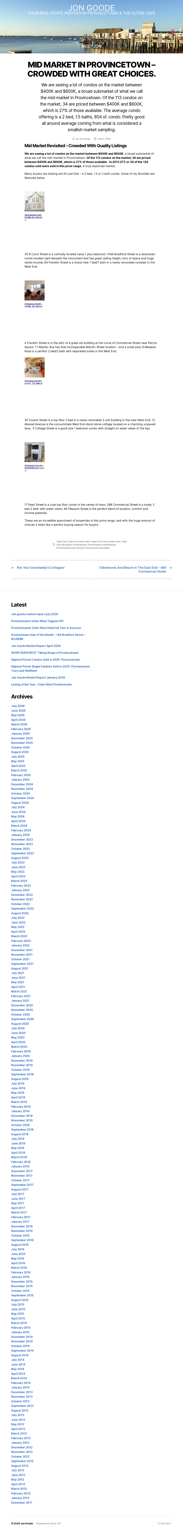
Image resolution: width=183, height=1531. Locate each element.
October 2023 (20, 848)
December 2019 (22, 1060)
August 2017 (19, 1189)
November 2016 (22, 1231)
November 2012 (22, 1452)
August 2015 (19, 1300)
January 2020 (20, 1056)
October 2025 (20, 747)
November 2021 (22, 954)
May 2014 (17, 1369)
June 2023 (18, 867)
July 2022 (18, 917)
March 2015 (19, 1323)
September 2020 (22, 1019)
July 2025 (18, 756)
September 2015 (22, 1295)
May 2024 (18, 816)
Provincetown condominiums (102, 544)
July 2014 (17, 1359)
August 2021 (19, 968)
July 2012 (17, 1470)
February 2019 (21, 1106)
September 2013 (22, 1406)
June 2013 (18, 1419)
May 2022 (17, 927)
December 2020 (22, 1005)
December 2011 (21, 1502)
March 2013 (19, 1433)
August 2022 (20, 913)
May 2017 (17, 1203)
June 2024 (18, 812)
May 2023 (17, 871)
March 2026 (19, 724)
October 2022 (20, 904)
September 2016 (22, 1240)
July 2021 (17, 973)
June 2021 (18, 977)
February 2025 (21, 775)
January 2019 (20, 1111)
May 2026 (18, 715)
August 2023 (20, 858)
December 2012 (22, 1447)
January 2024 (20, 835)
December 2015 (22, 1281)
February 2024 (21, 830)
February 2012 (21, 1493)
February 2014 (21, 1383)
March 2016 (19, 1267)
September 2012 (22, 1461)
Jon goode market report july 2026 (34, 614)
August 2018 (20, 1134)
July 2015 (17, 1304)
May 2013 (17, 1424)
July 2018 (17, 1138)
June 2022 (18, 922)
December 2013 (22, 1392)
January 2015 (20, 1332)
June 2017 (18, 1198)
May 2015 (17, 1313)
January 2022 (20, 945)
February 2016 (21, 1272)
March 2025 (19, 770)
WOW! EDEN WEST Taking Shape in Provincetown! (45, 652)
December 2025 (22, 738)
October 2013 (20, 1401)
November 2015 (22, 1286)
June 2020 (18, 1033)
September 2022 (22, 908)
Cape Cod (61, 541)
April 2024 (18, 821)
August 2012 (19, 1465)
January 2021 (20, 1000)
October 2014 (20, 1346)
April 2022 (18, 931)
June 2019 (18, 1088)
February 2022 (21, 941)
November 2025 (22, 742)
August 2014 (20, 1355)
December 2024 (22, 784)
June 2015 (18, 1309)
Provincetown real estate (97, 548)
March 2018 (19, 1157)
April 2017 (18, 1208)
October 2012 (20, 1456)
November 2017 (22, 1175)
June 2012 (18, 1475)
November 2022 (22, 899)
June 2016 (18, 1254)
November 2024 (22, 789)
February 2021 (21, 996)
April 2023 (18, 876)
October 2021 (20, 959)
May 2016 (17, 1258)
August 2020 (20, 1023)
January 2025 (20, 779)
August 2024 (20, 802)
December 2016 (22, 1226)
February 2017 (21, 1217)
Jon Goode (91, 8)
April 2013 (18, 1429)
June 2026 (18, 710)
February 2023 (21, 885)
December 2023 (22, 839)
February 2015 (21, 1327)
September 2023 (22, 853)
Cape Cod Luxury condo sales (105, 541)
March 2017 (19, 1212)
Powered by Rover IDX (48, 1523)
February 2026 (21, 729)
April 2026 (18, 720)
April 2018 (18, 1152)
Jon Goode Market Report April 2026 (36, 646)
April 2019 (18, 1097)
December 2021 (22, 950)
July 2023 (18, 862)
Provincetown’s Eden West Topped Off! (37, 621)
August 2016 (20, 1244)
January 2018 (20, 1166)
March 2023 (19, 881)
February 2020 (21, 1051)
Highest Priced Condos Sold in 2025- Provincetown (45, 659)
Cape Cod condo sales (79, 541)
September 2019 (22, 1074)
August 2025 (20, 752)
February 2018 (21, 1162)
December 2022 (22, 894)
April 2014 (18, 1373)
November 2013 (22, 1396)
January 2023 (20, 890)
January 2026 (20, 733)
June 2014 (18, 1364)
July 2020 (18, 1028)
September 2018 (22, 1129)
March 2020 (19, 1046)
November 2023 (22, 844)
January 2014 (20, 1387)
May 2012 (17, 1479)
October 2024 (20, 793)
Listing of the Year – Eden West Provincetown (41, 684)
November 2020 (22, 1010)
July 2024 (18, 807)
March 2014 (19, 1378)
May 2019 (17, 1092)
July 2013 (17, 1415)
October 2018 (20, 1125)
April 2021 (18, 987)
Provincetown (79, 544)
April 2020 (18, 1042)
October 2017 (20, 1180)
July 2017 (17, 1194)
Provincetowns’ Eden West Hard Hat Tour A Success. (46, 628)
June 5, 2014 (104, 138)
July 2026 (18, 706)
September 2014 (22, 1350)
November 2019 (22, 1065)
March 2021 (19, 991)
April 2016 (18, 1263)
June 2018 (18, 1143)
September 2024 (22, 798)
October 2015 (20, 1290)
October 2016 (20, 1235)
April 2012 (18, 1484)
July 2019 (17, 1083)
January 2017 (20, 1221)
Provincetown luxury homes (70, 548)
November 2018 (22, 1120)
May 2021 (17, 982)
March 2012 (19, 1488)
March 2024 (19, 825)
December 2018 (22, 1116)
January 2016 (20, 1277)
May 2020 (18, 1037)
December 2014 (22, 1337)
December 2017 (22, 1171)
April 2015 (18, 1318)
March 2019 (19, 1102)
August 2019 (20, 1079)
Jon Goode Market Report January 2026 (38, 677)
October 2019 (20, 1069)
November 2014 (22, 1341)
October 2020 (20, 1014)
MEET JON (91, 46)
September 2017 (22, 1185)
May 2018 (17, 1148)
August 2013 (19, 1410)
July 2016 (17, 1249)
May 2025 (17, 761)
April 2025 (18, 766)
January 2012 (20, 1498)
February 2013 (21, 1438)
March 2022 (19, 936)
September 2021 (22, 964)
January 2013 (20, 1442)
